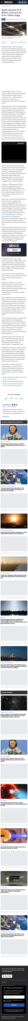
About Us (4, 982)
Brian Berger (10, 19)
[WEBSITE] (14, 405)
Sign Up (14, 1005)
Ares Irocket (18, 91)
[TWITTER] (12, 405)
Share (5, 42)
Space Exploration (5, 6)
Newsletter (23, 42)
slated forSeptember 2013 (9, 214)
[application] (14, 152)
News (3, 19)
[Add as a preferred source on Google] (7, 976)
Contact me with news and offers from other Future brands (14, 1001)
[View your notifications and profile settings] (22, 2)
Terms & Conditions (9, 1011)
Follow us (15, 42)
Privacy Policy (15, 1010)
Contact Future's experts (8, 985)
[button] (25, 2)
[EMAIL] (16, 405)
